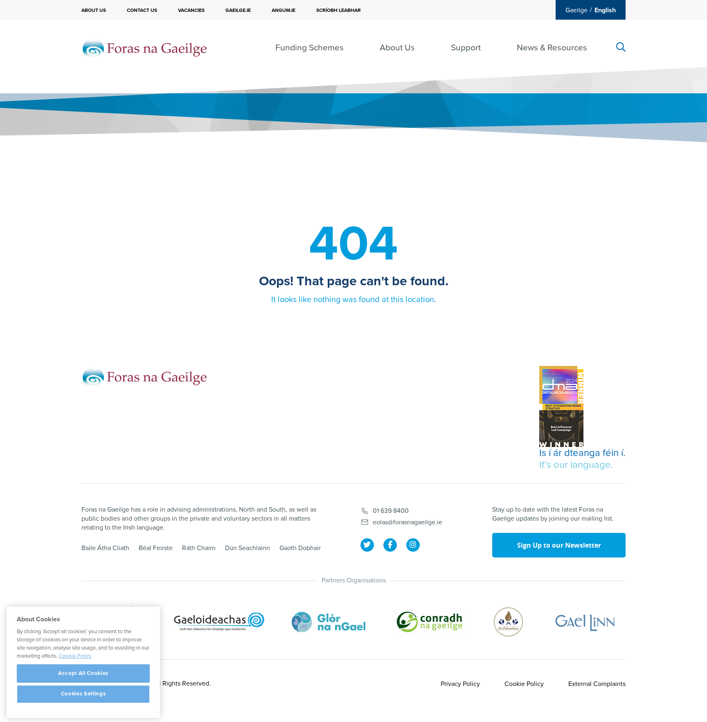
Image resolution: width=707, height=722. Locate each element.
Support (466, 48)
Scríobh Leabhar (338, 10)
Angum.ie (283, 10)
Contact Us (142, 10)
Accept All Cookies (83, 673)
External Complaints (597, 684)
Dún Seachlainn (247, 548)
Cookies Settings (83, 694)
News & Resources (552, 48)
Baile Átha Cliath (105, 548)
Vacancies (191, 10)
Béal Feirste (156, 548)
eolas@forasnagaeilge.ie (407, 522)
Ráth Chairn (199, 548)
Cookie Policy (524, 684)
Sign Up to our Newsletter (559, 545)
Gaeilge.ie (238, 10)
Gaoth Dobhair (300, 548)
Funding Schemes (309, 48)
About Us (93, 10)
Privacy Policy (460, 684)
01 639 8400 (391, 511)
